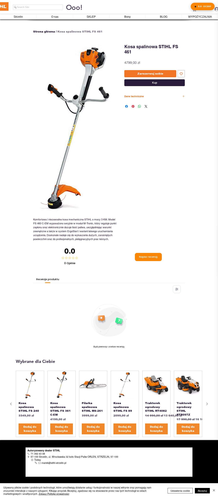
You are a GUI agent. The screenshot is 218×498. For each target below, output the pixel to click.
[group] (109, 404)
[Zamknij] (214, 490)
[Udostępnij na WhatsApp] (139, 106)
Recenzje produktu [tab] (47, 279)
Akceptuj (202, 490)
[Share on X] (146, 106)
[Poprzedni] (11, 404)
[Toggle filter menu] (177, 289)
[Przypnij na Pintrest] (133, 106)
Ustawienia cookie (180, 490)
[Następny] (207, 404)
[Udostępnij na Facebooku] (126, 106)
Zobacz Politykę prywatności (54, 493)
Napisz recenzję (148, 257)
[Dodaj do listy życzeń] (181, 73)
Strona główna (44, 31)
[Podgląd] (30, 385)
